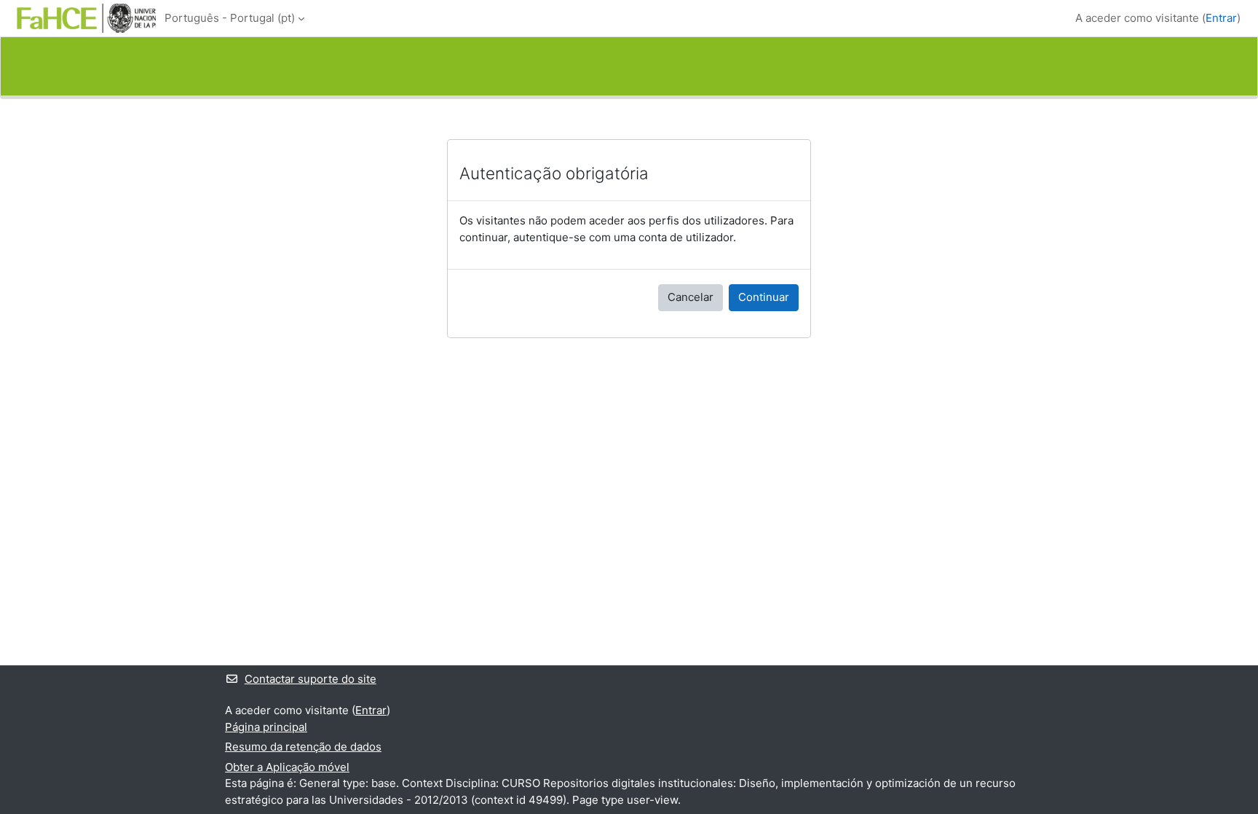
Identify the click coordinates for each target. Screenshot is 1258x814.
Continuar (763, 297)
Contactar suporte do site (310, 679)
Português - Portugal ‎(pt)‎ (230, 18)
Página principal (266, 727)
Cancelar (690, 297)
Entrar (1221, 18)
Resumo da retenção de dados (303, 747)
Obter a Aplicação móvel (287, 767)
